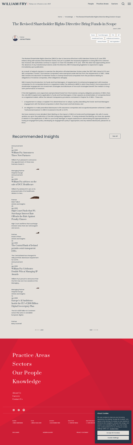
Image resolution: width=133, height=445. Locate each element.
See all (115, 136)
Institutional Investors (113, 38)
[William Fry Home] (26, 4)
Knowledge (69, 17)
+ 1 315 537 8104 (73, 423)
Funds (93, 35)
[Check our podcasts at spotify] (24, 410)
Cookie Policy (114, 429)
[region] (113, 426)
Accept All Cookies (113, 433)
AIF (119, 35)
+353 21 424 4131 (36, 423)
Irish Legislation (115, 41)
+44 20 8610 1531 (54, 423)
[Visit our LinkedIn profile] (15, 410)
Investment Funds (97, 38)
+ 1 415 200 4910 (91, 423)
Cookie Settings (113, 438)
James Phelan (101, 41)
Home (60, 17)
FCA (113, 35)
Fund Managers (103, 35)
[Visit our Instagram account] (20, 410)
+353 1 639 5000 (17, 423)
